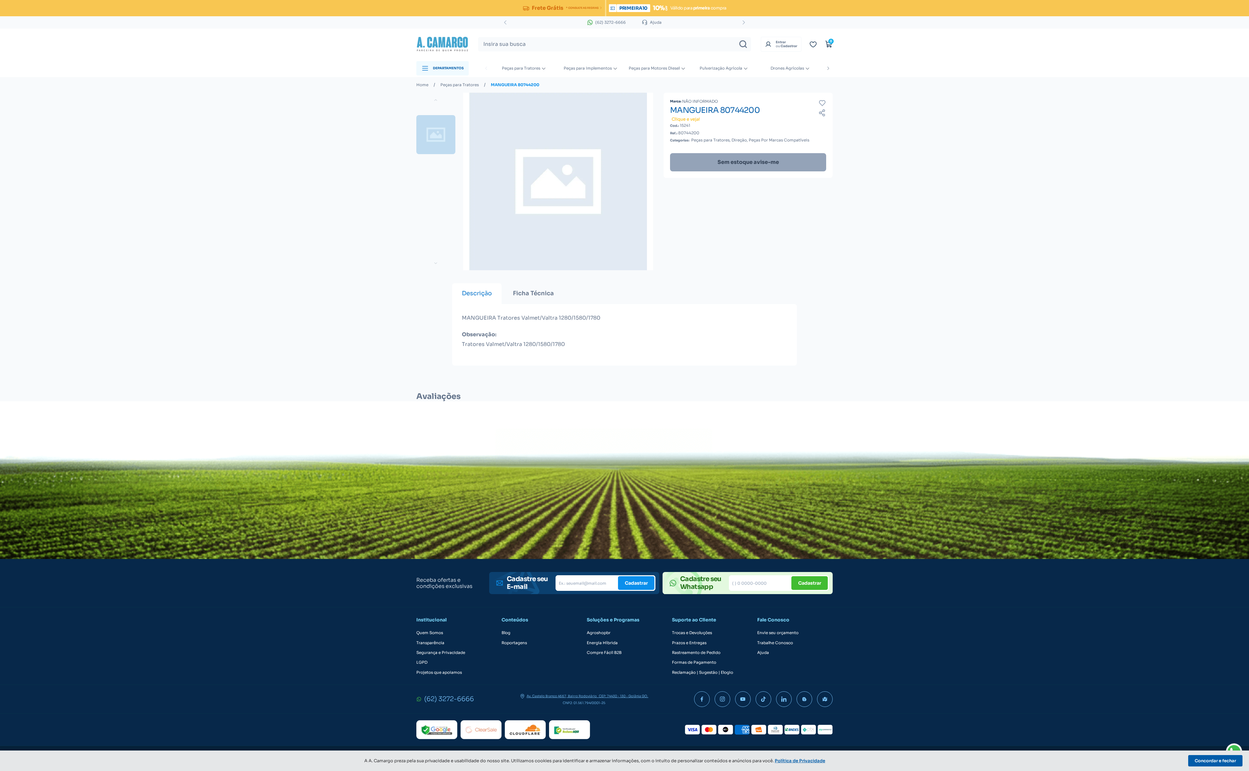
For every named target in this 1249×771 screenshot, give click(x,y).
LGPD (421, 662)
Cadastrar (636, 583)
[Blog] (804, 699)
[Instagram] (722, 699)
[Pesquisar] (743, 44)
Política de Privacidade (800, 761)
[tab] (477, 293)
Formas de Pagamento (694, 662)
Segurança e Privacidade (440, 652)
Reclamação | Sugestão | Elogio (702, 672)
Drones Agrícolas (787, 68)
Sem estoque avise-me (748, 162)
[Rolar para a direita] (828, 68)
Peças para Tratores (521, 68)
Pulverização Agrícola (721, 68)
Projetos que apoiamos (439, 672)
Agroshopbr (599, 633)
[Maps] (825, 699)
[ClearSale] (481, 729)
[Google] (436, 729)
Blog (506, 633)
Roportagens (514, 643)
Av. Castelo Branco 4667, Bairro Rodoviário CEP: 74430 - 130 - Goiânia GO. (587, 696)
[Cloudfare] (525, 729)
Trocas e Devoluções (692, 633)
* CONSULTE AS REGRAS (582, 7)
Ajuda (763, 652)
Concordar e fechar (1215, 761)
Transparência (430, 643)
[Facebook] (702, 699)
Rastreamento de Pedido (696, 652)
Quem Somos (429, 633)
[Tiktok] (763, 699)
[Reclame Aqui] (569, 729)
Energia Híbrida (602, 643)
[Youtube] (743, 699)
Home (422, 85)
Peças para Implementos (588, 68)
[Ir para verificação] (813, 44)
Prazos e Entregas (689, 643)
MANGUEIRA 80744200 (515, 85)
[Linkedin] (784, 699)
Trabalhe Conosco (775, 643)
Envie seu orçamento (778, 633)
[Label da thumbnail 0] (435, 134)
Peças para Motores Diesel (654, 68)
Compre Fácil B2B (604, 652)
